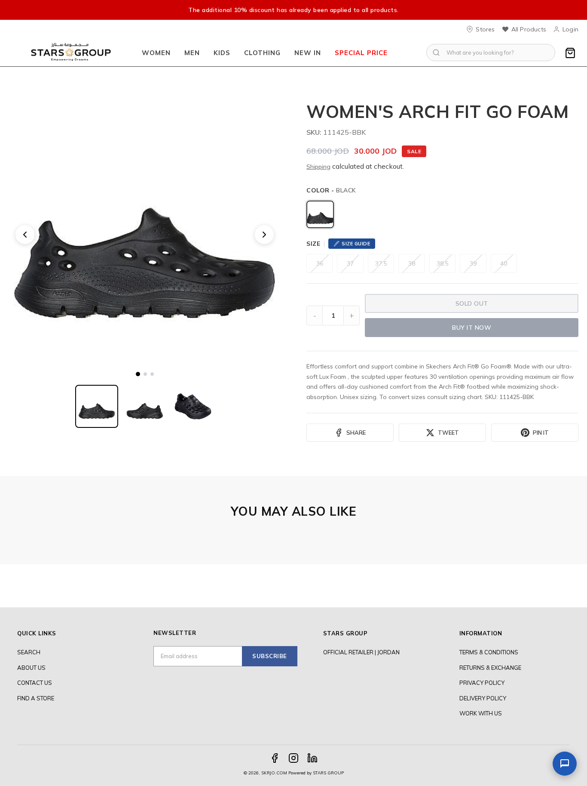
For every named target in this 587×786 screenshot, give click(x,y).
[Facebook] (274, 758)
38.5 (442, 263)
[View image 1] (138, 374)
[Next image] (264, 234)
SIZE (313, 244)
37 (350, 263)
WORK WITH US (480, 713)
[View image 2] (145, 374)
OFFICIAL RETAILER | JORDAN (361, 652)
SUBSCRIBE (269, 656)
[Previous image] (24, 234)
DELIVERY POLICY (482, 698)
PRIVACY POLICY (481, 682)
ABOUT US (31, 667)
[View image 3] (152, 374)
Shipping (318, 166)
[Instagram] (293, 758)
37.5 (381, 263)
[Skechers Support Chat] (565, 764)
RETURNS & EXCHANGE (490, 667)
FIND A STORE (35, 698)
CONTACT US (34, 682)
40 (503, 263)
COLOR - (331, 190)
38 (411, 263)
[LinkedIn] (312, 758)
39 (473, 263)
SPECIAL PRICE (361, 53)
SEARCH (28, 652)
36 (319, 263)
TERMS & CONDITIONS (488, 652)
